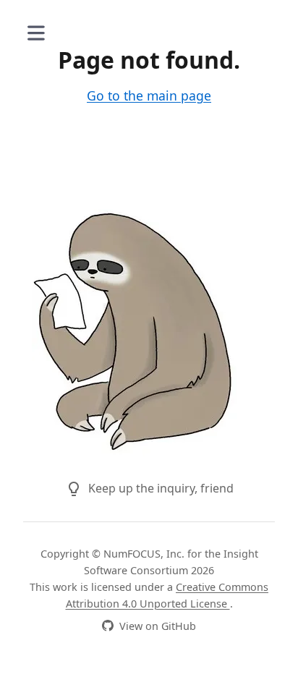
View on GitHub (157, 626)
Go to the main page (149, 95)
